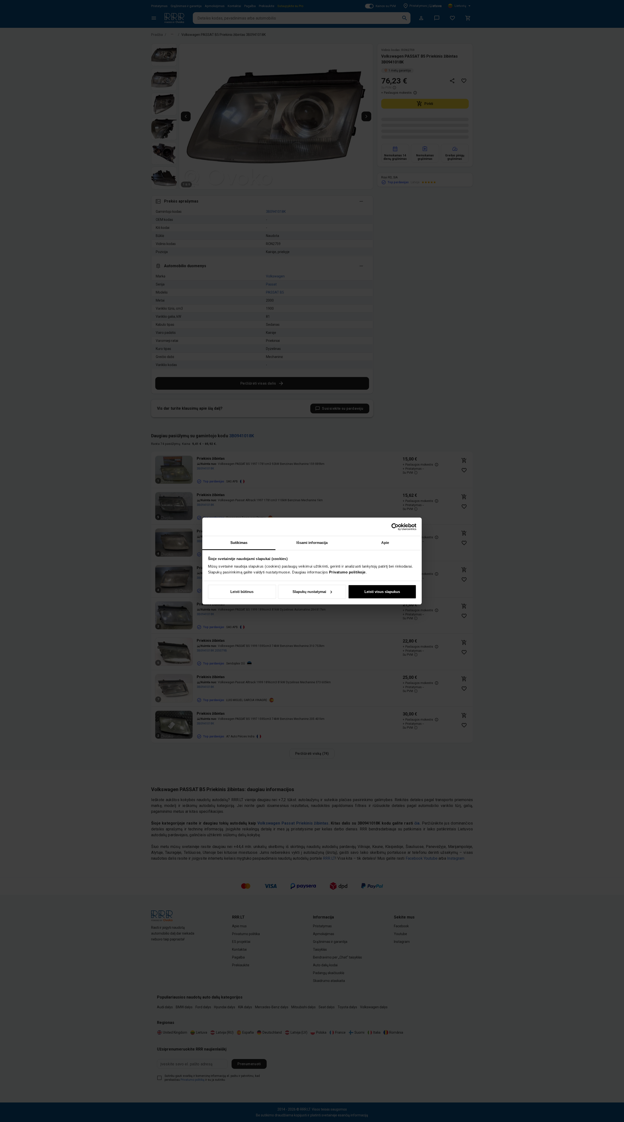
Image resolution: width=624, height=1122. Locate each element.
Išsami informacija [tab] (312, 543)
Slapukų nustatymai (309, 592)
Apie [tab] (385, 543)
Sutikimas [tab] (238, 543)
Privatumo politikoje (347, 572)
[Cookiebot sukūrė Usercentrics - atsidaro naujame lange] (395, 526)
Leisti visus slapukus (382, 592)
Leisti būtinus (242, 592)
